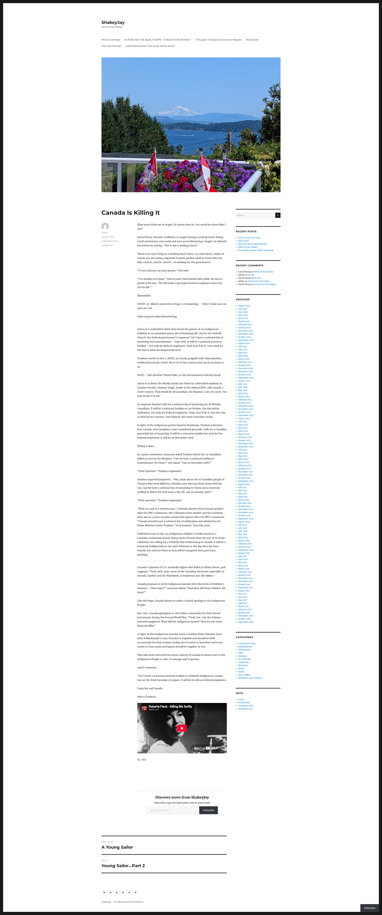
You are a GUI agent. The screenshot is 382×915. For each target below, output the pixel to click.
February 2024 (245, 399)
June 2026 (243, 312)
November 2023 (245, 409)
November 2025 (245, 334)
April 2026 (243, 318)
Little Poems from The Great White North (150, 46)
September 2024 (246, 378)
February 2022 (245, 465)
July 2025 (242, 346)
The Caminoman (111, 46)
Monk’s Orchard (110, 39)
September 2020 (246, 518)
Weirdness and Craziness (250, 678)
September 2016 (246, 622)
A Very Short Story (109, 241)
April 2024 (243, 393)
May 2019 (242, 534)
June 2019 (243, 531)
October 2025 (244, 337)
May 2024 (242, 390)
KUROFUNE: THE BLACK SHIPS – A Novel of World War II (157, 39)
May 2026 (243, 315)
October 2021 (244, 478)
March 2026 (244, 321)
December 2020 (245, 509)
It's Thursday (244, 659)
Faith (240, 653)
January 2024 (244, 403)
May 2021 (242, 493)
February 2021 (245, 503)
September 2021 (245, 481)
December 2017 (245, 578)
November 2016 (245, 616)
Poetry (241, 668)
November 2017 (245, 581)
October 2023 (244, 412)
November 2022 (245, 446)
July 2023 (242, 421)
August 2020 (244, 522)
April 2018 (243, 565)
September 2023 (246, 415)
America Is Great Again (258, 281)
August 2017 (244, 590)
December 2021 (245, 471)
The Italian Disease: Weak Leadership (256, 250)
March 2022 (244, 462)
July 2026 (242, 309)
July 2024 (242, 384)
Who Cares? (243, 241)
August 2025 (244, 343)
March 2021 (243, 500)
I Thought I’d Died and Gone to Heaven (218, 39)
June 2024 (243, 387)
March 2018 (243, 569)
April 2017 (243, 603)
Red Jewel (252, 39)
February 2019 (245, 543)
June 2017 (242, 597)
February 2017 (245, 609)
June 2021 (242, 490)
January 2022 (244, 468)
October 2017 (244, 584)
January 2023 (244, 440)
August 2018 (244, 553)
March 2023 (243, 434)
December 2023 (245, 406)
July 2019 (242, 528)
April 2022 (243, 459)
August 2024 (244, 381)
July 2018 (242, 556)
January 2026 (244, 327)
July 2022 (242, 450)
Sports (241, 671)
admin (104, 232)
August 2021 (244, 484)
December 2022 (245, 443)
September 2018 (245, 550)
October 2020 (244, 515)
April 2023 (243, 431)
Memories (243, 665)
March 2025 (244, 359)
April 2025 (243, 356)
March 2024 (244, 396)
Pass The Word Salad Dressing (252, 244)
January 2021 (244, 506)
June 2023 (243, 425)
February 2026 (245, 324)
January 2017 (244, 612)
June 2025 (243, 349)
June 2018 (242, 559)
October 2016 (244, 619)
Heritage (242, 656)
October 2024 (244, 374)
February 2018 (245, 572)
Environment (244, 650)
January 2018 (244, 575)
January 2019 (244, 547)
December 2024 (245, 368)
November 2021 (245, 475)
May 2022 (242, 456)
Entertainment (245, 646)
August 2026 (244, 306)
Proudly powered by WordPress (128, 902)
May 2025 (242, 352)
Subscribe (208, 810)
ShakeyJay (113, 22)
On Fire (251, 275)
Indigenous (107, 245)
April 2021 (243, 497)
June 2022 (243, 453)
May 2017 (242, 600)
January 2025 (244, 365)
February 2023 (245, 437)
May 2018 (242, 562)
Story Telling (244, 675)
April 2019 (243, 537)
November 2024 (245, 371)
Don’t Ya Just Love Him (249, 238)
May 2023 (242, 428)
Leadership (243, 662)
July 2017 (242, 594)
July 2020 (242, 525)
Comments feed (245, 705)
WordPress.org (245, 709)
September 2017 (245, 587)
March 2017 (243, 606)
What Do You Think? (248, 247)
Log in (241, 699)
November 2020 (245, 512)
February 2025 (245, 362)
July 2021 (242, 487)
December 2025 (245, 331)
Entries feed (243, 702)
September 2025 (246, 340)
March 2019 (243, 540)
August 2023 (244, 418)
